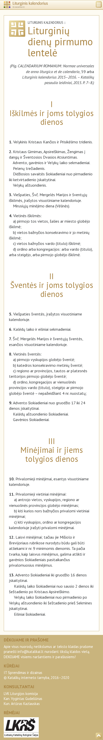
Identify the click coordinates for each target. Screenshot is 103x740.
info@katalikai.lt (31, 651)
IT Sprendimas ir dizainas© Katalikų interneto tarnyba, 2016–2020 (36, 675)
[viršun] (99, 736)
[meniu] (99, 4)
